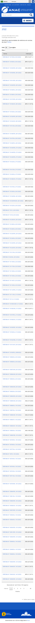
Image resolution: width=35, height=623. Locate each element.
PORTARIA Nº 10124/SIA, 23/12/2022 (12, 238)
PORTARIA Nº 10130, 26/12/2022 (11, 215)
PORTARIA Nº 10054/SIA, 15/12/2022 (12, 519)
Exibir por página (9, 47)
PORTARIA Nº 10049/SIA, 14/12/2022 (12, 541)
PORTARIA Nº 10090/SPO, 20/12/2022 (12, 396)
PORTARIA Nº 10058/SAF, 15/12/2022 (12, 505)
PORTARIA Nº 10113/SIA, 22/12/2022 (12, 285)
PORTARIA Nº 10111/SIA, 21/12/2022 (12, 294)
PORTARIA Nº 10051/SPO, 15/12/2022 (12, 532)
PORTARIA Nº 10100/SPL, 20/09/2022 (12, 352)
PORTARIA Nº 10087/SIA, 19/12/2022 (12, 410)
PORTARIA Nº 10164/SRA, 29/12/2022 (12, 72)
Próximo (18, 591)
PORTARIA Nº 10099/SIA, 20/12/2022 (12, 357)
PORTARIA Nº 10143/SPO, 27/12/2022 (12, 157)
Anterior (6, 588)
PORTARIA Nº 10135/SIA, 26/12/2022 (12, 191)
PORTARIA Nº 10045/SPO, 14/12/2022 (12, 562)
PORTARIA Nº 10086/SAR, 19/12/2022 (12, 415)
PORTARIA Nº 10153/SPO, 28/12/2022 (12, 116)
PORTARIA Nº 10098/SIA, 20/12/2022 (12, 361)
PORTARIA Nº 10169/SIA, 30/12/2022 (12, 61)
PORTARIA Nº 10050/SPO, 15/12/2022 (12, 537)
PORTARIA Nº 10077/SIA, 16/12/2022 (12, 449)
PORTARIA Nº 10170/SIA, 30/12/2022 (12, 57)
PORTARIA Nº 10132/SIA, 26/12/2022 (12, 205)
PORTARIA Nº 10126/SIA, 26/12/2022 (12, 229)
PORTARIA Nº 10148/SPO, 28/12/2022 (12, 133)
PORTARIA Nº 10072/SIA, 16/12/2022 (12, 471)
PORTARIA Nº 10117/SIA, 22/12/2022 (12, 266)
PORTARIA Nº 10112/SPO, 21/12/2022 (12, 290)
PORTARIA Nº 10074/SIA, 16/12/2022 (12, 458)
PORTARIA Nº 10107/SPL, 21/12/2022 (12, 315)
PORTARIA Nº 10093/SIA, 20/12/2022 (12, 391)
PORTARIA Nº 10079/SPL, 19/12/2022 (12, 440)
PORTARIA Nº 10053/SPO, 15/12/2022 (12, 527)
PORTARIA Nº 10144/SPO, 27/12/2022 (12, 152)
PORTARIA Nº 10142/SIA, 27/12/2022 (12, 161)
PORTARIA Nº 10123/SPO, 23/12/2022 (12, 243)
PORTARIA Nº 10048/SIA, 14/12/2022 (12, 549)
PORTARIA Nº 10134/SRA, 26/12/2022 (12, 196)
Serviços (14, 1)
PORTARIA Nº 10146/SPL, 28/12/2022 (12, 143)
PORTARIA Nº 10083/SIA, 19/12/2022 (12, 430)
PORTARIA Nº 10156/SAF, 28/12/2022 (12, 104)
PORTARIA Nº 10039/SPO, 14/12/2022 (12, 579)
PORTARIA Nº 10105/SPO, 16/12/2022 (12, 327)
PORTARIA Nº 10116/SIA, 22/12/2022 (12, 271)
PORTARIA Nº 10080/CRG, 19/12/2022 (12, 435)
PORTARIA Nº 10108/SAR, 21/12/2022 (12, 308)
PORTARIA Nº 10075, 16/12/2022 (11, 454)
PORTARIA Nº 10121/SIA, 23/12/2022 (12, 252)
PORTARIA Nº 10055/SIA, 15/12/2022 (12, 515)
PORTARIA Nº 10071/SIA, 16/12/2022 (12, 476)
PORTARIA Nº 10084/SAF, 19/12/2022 (12, 426)
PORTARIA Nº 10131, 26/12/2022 (11, 210)
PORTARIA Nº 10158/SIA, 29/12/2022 (12, 94)
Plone (28, 620)
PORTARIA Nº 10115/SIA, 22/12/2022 (12, 276)
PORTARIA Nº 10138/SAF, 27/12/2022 (12, 179)
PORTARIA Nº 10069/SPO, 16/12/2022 (12, 491)
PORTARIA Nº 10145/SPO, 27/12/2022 (12, 148)
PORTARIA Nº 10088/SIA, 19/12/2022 (12, 405)
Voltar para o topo (29, 599)
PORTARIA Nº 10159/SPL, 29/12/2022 (12, 90)
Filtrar (3, 50)
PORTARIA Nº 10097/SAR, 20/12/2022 (12, 369)
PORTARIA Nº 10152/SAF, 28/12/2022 (12, 121)
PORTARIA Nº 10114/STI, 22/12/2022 (12, 280)
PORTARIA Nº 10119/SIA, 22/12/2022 (12, 261)
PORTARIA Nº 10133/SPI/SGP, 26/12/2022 (13, 201)
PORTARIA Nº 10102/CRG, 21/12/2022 (12, 340)
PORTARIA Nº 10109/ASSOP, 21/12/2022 (13, 304)
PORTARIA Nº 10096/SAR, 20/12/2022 (12, 374)
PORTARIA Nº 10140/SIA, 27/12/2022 (12, 174)
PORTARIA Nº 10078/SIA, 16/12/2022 (12, 444)
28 (30, 588)
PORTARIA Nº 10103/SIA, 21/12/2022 (12, 332)
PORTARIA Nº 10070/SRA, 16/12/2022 (12, 483)
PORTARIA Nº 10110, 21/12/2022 (11, 299)
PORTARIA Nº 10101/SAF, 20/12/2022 (12, 344)
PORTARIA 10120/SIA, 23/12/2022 (11, 257)
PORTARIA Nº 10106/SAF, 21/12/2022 (12, 319)
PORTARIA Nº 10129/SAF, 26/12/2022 (12, 219)
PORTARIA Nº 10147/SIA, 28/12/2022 (12, 138)
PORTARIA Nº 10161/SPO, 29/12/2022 (12, 80)
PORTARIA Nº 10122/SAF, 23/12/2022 (12, 247)
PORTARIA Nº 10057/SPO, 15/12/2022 (12, 510)
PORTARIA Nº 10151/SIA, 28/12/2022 (12, 126)
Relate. (10, 42)
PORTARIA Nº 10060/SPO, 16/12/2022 (12, 501)
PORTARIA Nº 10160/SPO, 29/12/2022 (12, 85)
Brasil (6, 1)
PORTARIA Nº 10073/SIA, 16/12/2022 (12, 466)
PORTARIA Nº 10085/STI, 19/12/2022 (12, 419)
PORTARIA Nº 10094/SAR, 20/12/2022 (12, 387)
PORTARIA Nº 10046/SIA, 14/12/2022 (12, 554)
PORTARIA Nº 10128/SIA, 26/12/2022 (12, 224)
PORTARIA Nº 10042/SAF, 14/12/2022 (12, 574)
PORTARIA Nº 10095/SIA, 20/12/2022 (12, 379)
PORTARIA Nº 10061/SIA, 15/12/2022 (12, 496)
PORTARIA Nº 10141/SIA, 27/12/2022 (12, 169)
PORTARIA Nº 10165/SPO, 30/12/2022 (12, 68)
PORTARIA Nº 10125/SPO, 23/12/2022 (12, 233)
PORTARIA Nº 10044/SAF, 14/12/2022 (12, 566)
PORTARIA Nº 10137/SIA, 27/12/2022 (12, 187)
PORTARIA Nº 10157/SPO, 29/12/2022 (12, 99)
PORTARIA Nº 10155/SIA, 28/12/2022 (12, 112)
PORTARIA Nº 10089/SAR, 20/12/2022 (12, 401)
